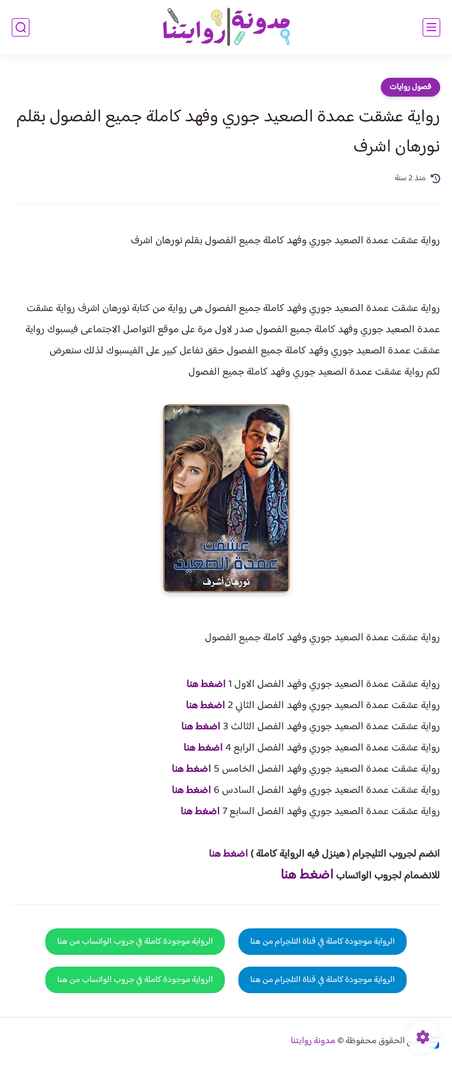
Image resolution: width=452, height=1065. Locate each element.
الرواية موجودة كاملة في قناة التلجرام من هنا (322, 941)
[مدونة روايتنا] (226, 27)
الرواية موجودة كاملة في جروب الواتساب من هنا (135, 941)
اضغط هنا (206, 684)
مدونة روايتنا (313, 1041)
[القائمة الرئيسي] (431, 27)
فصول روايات (410, 87)
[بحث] (20, 27)
